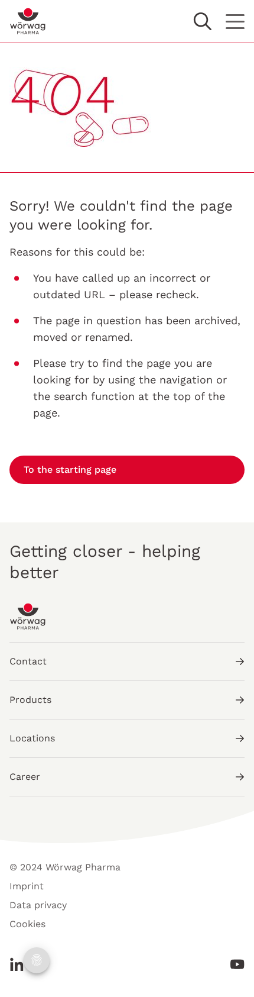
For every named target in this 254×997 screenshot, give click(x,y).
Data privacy (38, 905)
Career (24, 776)
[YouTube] (234, 964)
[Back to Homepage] (28, 21)
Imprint (26, 886)
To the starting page (70, 469)
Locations (32, 738)
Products (30, 699)
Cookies (27, 924)
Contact (28, 661)
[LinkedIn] (20, 964)
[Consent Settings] (37, 960)
